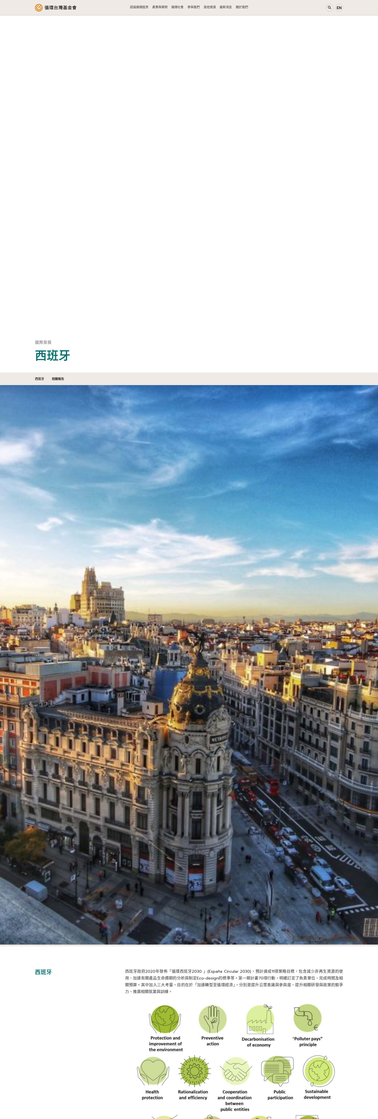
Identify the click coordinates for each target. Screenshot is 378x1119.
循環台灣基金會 (61, 8)
